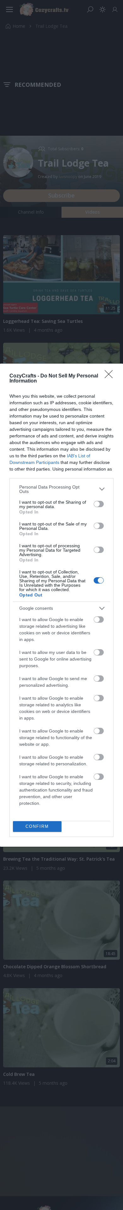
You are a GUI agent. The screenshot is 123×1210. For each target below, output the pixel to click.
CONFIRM (37, 826)
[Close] (111, 376)
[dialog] (61, 605)
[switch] (99, 504)
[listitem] (61, 489)
